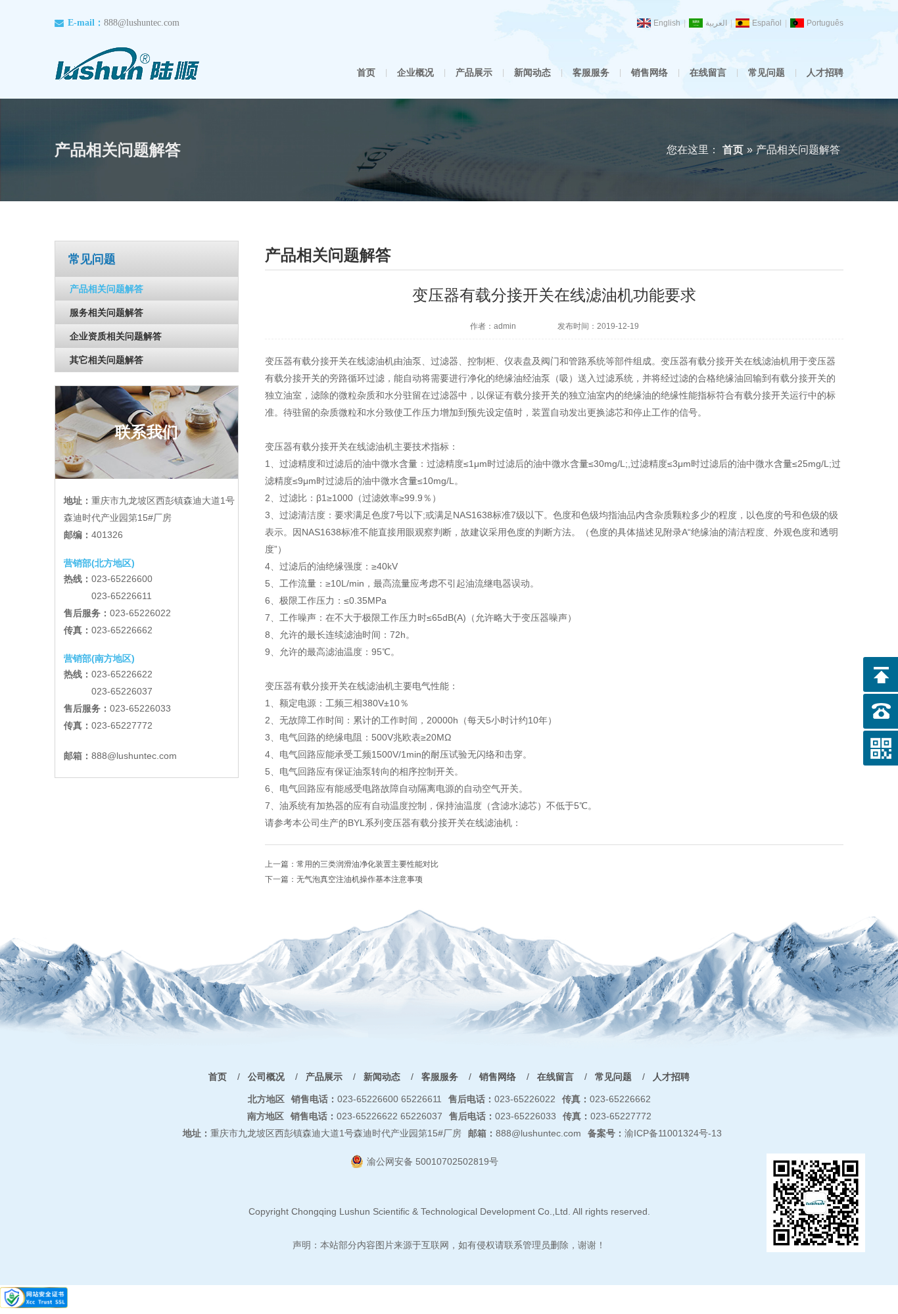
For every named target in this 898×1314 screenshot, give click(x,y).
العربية (716, 23)
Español (767, 23)
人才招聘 (825, 72)
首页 (366, 72)
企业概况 (415, 72)
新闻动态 (532, 72)
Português (825, 23)
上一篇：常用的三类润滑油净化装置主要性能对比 (351, 864)
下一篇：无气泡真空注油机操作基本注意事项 (344, 879)
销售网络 (649, 72)
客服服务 (591, 72)
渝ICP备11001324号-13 (655, 1133)
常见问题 (766, 72)
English (666, 23)
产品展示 (474, 72)
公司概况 (266, 1076)
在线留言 (708, 72)
